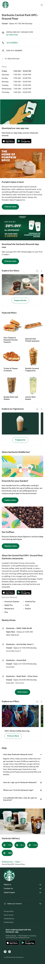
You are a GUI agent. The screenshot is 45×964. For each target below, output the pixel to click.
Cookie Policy (8, 922)
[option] (21, 290)
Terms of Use (8, 915)
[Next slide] (41, 271)
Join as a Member (14, 50)
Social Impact (9, 892)
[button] (22, 58)
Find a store (22, 692)
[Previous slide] (37, 271)
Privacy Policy (9, 911)
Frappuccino (20, 440)
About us (7, 884)
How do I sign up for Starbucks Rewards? (20, 782)
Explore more (10, 500)
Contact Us (8, 888)
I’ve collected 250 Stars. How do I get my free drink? (20, 799)
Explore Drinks (20, 300)
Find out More (13, 736)
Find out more (10, 207)
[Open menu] (42, 5)
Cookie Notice (9, 918)
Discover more (10, 546)
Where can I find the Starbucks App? (18, 790)
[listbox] (22, 290)
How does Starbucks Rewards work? (18, 754)
